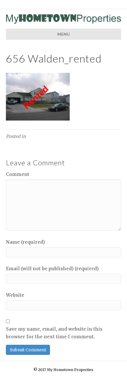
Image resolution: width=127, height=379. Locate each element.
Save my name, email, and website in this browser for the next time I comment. (54, 333)
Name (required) (25, 242)
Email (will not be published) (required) (52, 268)
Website (15, 295)
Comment (17, 174)
